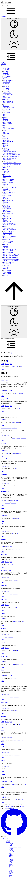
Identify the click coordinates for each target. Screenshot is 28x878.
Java (12, 784)
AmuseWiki (4, 380)
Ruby (13, 533)
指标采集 (5, 143)
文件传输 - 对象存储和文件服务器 (11, 156)
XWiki (2, 774)
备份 (4, 125)
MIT (21, 366)
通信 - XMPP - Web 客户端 (9, 249)
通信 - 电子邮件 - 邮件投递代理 (10, 260)
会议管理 (5, 104)
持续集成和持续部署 (8, 141)
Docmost (3, 443)
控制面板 (5, 145)
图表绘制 (5, 120)
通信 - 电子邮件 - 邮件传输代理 (10, 257)
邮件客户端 (6, 265)
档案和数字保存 (7, 176)
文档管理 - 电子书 (7, 166)
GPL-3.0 (18, 408)
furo (12, 806)
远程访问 (5, 244)
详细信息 (8, 840)
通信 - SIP (5, 247)
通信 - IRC (5, 246)
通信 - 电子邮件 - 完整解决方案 (10, 255)
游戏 (4, 185)
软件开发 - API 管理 (8, 228)
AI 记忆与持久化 (7, 76)
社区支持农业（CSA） (8, 200)
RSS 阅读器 (6, 86)
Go (12, 468)
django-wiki (4, 398)
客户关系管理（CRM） (8, 128)
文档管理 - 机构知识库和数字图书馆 (11, 164)
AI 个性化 (5, 71)
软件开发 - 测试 (7, 239)
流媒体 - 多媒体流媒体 (8, 179)
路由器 (5, 220)
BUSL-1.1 (23, 621)
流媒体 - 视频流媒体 (8, 180)
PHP (13, 366)
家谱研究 (5, 130)
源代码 (7, 364)
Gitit (2, 508)
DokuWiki (3, 474)
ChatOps (5, 77)
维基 (4, 203)
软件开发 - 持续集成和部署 (9, 236)
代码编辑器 (6, 99)
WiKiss (2, 760)
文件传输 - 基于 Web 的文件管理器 (11, 154)
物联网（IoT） (6, 190)
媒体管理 (5, 127)
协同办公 (5, 117)
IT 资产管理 (6, 83)
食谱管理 (5, 275)
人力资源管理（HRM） (8, 94)
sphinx (7, 806)
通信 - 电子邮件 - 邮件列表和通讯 (11, 259)
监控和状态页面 (7, 195)
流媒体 (5, 177)
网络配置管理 (6, 207)
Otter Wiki (4, 599)
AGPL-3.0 (23, 438)
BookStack (5, 838)
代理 (4, 96)
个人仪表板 (6, 91)
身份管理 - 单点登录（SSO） (10, 223)
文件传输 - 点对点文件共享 (9, 158)
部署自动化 (6, 267)
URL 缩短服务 (6, 88)
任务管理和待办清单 (8, 101)
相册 (4, 197)
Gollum (3, 524)
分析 (4, 110)
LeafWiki (3, 539)
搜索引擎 (5, 146)
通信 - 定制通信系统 (8, 252)
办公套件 (5, 114)
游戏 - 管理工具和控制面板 (9, 187)
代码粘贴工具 (6, 97)
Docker (17, 366)
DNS (4, 78)
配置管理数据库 (7, 270)
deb (20, 784)
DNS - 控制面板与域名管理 (9, 80)
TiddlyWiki (4, 656)
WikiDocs (3, 746)
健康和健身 (6, 106)
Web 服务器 (6, 89)
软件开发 (5, 226)
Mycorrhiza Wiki (5, 570)
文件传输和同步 (7, 159)
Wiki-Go (3, 716)
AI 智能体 (5, 73)
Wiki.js (2, 730)
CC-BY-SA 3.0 (23, 806)
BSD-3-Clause (19, 664)
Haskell (13, 518)
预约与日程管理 (7, 273)
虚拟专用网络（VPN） (8, 213)
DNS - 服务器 (6, 82)
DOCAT (3, 414)
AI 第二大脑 (6, 74)
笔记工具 (5, 202)
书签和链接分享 (7, 93)
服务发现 (5, 172)
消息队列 (5, 184)
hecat (4, 806)
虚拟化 (5, 215)
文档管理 (5, 161)
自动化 (5, 210)
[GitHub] (14, 835)
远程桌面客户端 (7, 242)
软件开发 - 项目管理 (8, 241)
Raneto (3, 642)
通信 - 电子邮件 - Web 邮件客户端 (11, 254)
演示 (11, 364)
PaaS (4, 84)
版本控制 (5, 189)
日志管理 (5, 169)
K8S (22, 740)
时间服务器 (6, 171)
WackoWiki (4, 702)
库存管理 (5, 138)
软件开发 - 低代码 (7, 233)
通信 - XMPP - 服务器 (8, 251)
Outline (3, 613)
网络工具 (5, 205)
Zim (2, 789)
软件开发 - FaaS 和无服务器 (9, 229)
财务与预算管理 (7, 218)
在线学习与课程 (7, 122)
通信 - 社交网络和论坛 (8, 262)
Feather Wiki (4, 491)
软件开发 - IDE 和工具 (8, 231)
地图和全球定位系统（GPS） (10, 123)
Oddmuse (3, 585)
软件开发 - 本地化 (7, 237)
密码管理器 (6, 133)
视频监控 (5, 216)
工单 (4, 135)
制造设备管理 (6, 112)
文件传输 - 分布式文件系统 (9, 151)
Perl (12, 393)
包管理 (5, 115)
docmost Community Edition (9, 428)
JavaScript (7, 503)
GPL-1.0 (21, 393)
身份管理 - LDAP (7, 221)
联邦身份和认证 (7, 208)
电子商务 (5, 194)
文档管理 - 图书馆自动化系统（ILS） (12, 163)
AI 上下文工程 (6, 68)
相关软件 (15, 500)
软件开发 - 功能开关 (8, 234)
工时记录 (5, 137)
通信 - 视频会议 (7, 264)
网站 (2, 364)
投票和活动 (6, 140)
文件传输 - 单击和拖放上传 (9, 153)
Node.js (18, 438)
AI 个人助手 (6, 69)
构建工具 (5, 174)
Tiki (2, 670)
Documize (3, 459)
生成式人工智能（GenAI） (9, 192)
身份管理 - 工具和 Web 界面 (9, 224)
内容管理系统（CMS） (8, 107)
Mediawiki (3, 554)
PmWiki (3, 628)
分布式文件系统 (7, 109)
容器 (4, 132)
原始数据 (11, 808)
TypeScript (7, 453)
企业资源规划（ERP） (8, 102)
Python (13, 408)
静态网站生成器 (7, 272)
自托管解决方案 (7, 211)
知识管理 (5, 198)
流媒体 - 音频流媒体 (8, 182)
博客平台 (5, 119)
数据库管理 (6, 150)
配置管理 (5, 268)
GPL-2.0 (17, 486)
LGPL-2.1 (16, 678)
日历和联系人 (6, 167)
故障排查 (5, 148)
